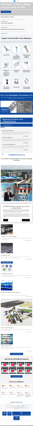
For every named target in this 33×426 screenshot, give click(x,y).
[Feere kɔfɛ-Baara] (7, 339)
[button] (0, 386)
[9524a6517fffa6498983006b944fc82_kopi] (16, 312)
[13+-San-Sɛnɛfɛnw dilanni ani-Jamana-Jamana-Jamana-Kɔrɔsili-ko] (7, 229)
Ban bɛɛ (5, 220)
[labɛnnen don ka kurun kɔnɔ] (7, 285)
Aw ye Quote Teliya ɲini (5, 11)
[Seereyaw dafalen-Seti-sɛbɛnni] (7, 266)
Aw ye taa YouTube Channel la (16, 376)
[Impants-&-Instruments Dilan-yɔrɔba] (7, 248)
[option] (5, 387)
